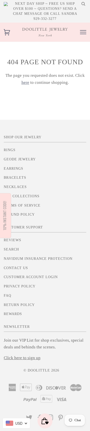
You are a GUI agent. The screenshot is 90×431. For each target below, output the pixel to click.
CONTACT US (16, 268)
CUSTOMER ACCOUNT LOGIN (31, 277)
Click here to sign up (22, 357)
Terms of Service (22, 205)
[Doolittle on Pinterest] (60, 419)
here (25, 82)
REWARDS (13, 314)
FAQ (7, 295)
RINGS (10, 150)
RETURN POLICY (19, 305)
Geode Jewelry (20, 159)
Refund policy (19, 214)
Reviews (12, 240)
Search (11, 249)
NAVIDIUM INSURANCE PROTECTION (38, 259)
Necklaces (15, 187)
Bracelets (15, 177)
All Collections (22, 196)
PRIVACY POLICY (20, 286)
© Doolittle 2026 (41, 370)
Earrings (13, 168)
